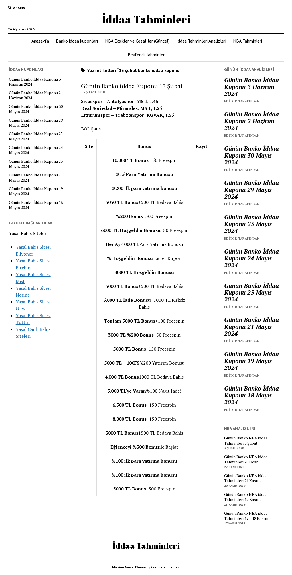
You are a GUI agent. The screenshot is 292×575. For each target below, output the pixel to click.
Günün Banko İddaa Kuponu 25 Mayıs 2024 (36, 136)
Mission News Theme (129, 567)
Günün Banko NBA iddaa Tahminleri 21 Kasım (245, 478)
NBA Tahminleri (247, 41)
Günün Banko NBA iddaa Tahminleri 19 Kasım (245, 497)
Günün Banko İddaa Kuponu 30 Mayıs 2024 (36, 109)
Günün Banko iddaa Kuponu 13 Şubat (132, 86)
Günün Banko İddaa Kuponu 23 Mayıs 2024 (36, 164)
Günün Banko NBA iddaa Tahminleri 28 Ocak (245, 459)
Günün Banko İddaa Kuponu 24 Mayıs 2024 (36, 150)
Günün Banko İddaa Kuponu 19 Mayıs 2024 (36, 191)
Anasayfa (40, 41)
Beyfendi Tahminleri (146, 54)
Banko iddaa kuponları (77, 41)
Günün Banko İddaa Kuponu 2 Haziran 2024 (35, 95)
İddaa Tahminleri (146, 19)
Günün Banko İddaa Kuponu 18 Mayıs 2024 (36, 205)
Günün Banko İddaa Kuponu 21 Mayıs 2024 (36, 177)
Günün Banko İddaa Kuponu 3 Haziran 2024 (35, 82)
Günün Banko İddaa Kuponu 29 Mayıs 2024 (36, 123)
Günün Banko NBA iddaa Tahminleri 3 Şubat (245, 440)
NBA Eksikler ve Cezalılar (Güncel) (137, 41)
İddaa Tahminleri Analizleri (201, 41)
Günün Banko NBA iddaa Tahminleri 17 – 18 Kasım (246, 516)
